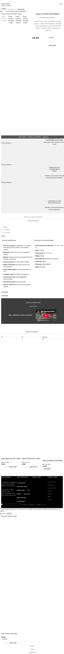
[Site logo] (5, 3)
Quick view (3, 455)
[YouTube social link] (31, 1)
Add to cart (52, 45)
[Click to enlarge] (4, 12)
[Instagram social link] (29, 1)
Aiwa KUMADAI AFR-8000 (52, 461)
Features (22, 137)
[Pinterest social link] (33, 1)
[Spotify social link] (37, 1)
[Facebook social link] (25, 1)
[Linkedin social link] (35, 1)
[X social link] (27, 1)
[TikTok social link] (39, 1)
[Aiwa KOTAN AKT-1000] (32, 394)
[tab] (5, 227)
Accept (9, 513)
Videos (45, 137)
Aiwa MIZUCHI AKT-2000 (10, 459)
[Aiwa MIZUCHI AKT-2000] (11, 394)
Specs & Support (34, 137)
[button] (13, 467)
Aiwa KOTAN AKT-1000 (31, 459)
